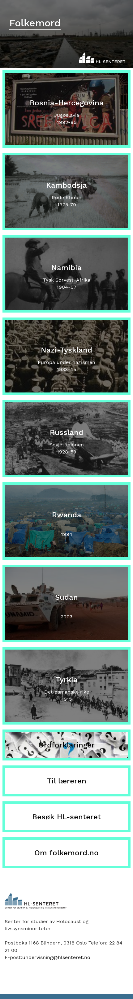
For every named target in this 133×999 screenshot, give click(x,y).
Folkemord (35, 23)
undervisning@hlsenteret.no (56, 957)
